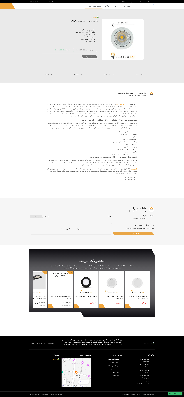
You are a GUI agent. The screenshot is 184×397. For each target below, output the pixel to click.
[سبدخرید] (4, 6)
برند (116, 6)
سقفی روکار (120, 104)
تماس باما (34, 343)
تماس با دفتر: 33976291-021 (84, 50)
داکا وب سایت (33, 394)
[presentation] (150, 307)
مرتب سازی (47, 216)
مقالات (107, 6)
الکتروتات (134, 169)
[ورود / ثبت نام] (8, 6)
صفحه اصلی (50, 343)
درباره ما (42, 343)
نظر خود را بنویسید (134, 233)
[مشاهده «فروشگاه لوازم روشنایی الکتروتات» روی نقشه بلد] (76, 372)
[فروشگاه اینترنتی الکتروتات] (144, 6)
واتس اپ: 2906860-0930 (62, 50)
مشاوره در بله (173, 393)
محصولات (127, 6)
